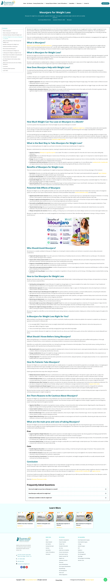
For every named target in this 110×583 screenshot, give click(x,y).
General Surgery (81, 546)
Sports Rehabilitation (63, 564)
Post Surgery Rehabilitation (65, 566)
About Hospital (49, 542)
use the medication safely (81, 192)
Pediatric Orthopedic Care (43, 523)
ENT (79, 548)
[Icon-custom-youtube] (27, 567)
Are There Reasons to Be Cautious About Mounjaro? (11, 59)
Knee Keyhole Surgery (82, 542)
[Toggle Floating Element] (105, 579)
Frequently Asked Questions (9, 68)
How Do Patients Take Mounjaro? (10, 56)
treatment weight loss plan (59, 139)
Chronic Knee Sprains (63, 552)
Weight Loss (61, 558)
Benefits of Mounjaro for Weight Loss (11, 44)
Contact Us (86, 3)
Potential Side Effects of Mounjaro (10, 46)
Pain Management (63, 570)
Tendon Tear (61, 544)
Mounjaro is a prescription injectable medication (39, 45)
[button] (67, 489)
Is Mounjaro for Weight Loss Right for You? (12, 52)
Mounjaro (69, 20)
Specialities (71, 3)
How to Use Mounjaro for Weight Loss (11, 50)
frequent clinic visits (94, 384)
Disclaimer (48, 554)
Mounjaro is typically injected (47, 152)
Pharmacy (61, 562)
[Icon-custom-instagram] (24, 567)
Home (47, 540)
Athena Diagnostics (63, 574)
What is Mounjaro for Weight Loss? (10, 32)
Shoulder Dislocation (63, 546)
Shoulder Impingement (64, 540)
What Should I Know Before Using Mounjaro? (12, 54)
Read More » (20, 525)
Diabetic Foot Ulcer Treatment (25, 523)
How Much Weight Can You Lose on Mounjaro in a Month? (12, 37)
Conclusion (5, 66)
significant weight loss (78, 128)
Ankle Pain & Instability (64, 550)
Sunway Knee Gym (50, 546)
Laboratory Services (63, 560)
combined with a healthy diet (100, 162)
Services (47, 548)
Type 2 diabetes (102, 173)
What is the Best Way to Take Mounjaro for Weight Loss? (12, 41)
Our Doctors (29, 3)
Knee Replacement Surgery (84, 540)
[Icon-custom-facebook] (21, 567)
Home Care (61, 572)
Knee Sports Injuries (63, 554)
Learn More (5, 70)
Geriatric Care (81, 560)
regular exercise (96, 471)
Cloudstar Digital (89, 580)
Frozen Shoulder (62, 542)
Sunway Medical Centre (31, 580)
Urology (79, 544)
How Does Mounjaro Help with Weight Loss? (12, 35)
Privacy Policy (59, 580)
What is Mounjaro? (7, 30)
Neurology (80, 556)
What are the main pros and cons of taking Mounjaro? (12, 63)
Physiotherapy (62, 568)
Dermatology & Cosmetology (84, 558)
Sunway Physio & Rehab (51, 3)
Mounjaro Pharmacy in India (39, 479)
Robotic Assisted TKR (63, 556)
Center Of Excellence (62, 3)
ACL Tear (61, 548)
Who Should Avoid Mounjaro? (9, 48)
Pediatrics (80, 550)
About (24, 3)
